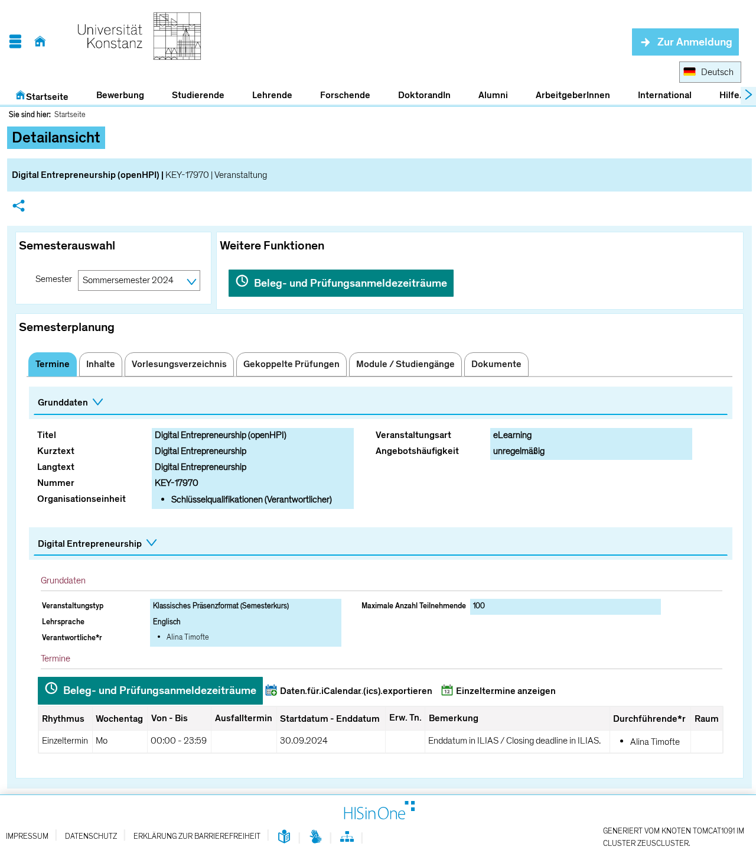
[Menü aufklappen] (15, 42)
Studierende (198, 95)
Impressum (27, 836)
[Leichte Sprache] (284, 837)
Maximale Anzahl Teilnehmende (413, 606)
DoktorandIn (424, 95)
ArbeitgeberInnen (573, 95)
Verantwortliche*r (72, 638)
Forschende (345, 95)
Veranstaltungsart (413, 435)
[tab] (52, 364)
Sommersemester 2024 (128, 280)
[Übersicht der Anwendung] (347, 839)
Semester (53, 279)
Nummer (55, 483)
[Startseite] (40, 42)
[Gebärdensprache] (315, 837)
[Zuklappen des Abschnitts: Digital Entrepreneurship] (381, 544)
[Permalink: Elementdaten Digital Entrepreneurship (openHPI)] (19, 207)
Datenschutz (91, 836)
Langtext (55, 467)
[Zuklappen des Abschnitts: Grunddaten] (381, 403)
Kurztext (55, 451)
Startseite (47, 97)
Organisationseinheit (81, 499)
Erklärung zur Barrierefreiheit (196, 836)
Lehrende (272, 95)
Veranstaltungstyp (72, 606)
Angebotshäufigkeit (417, 451)
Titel (46, 435)
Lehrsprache (63, 622)
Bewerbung (113, 95)
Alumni (493, 95)
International (665, 95)
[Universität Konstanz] (139, 42)
